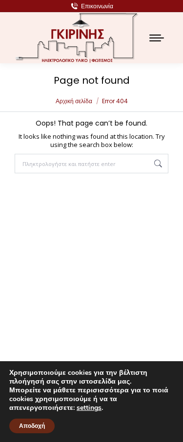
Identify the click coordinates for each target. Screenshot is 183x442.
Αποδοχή (32, 426)
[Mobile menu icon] (156, 38)
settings (89, 408)
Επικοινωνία (97, 6)
